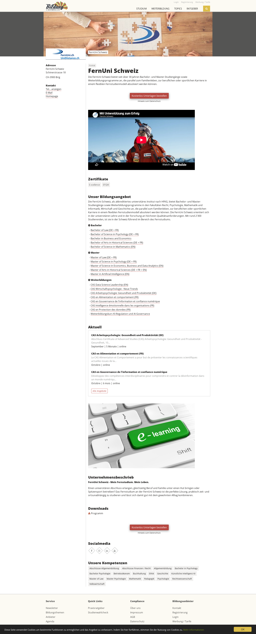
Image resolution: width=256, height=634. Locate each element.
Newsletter (52, 608)
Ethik (151, 573)
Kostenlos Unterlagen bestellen (149, 95)
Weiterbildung (160, 8)
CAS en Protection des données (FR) (111, 309)
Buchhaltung (139, 573)
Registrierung (180, 612)
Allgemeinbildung (163, 568)
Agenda (50, 621)
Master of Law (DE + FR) (104, 257)
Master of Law (96, 578)
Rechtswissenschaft (182, 578)
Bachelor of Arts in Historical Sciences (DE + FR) (117, 242)
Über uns (135, 608)
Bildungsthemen (55, 612)
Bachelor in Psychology (186, 568)
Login (175, 617)
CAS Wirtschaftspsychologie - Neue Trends (114, 289)
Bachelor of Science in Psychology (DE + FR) (115, 234)
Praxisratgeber (96, 608)
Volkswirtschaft (96, 583)
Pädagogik (149, 578)
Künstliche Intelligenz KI (183, 573)
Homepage (52, 96)
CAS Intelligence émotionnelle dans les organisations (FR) (122, 305)
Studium (141, 8)
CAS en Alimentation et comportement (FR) (115, 297)
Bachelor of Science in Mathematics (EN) (113, 246)
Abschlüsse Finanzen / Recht (136, 568)
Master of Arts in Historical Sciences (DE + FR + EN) (119, 270)
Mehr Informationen (193, 629)
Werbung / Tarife (181, 621)
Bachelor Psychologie (99, 573)
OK (242, 629)
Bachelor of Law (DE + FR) (105, 230)
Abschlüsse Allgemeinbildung (104, 568)
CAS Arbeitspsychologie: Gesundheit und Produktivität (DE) (123, 293)
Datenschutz (137, 621)
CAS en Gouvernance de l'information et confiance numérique (125, 301)
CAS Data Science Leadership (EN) (109, 284)
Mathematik (135, 578)
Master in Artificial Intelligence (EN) (110, 274)
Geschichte (162, 573)
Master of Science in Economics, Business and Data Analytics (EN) (127, 265)
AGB (132, 617)
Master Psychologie (116, 578)
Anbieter (50, 617)
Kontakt (176, 608)
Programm (96, 513)
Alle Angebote (99, 391)
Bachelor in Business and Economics (111, 238)
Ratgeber (192, 8)
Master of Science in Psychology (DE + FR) (114, 261)
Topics (178, 8)
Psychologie (163, 578)
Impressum (136, 612)
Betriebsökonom (122, 573)
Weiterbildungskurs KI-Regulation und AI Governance (120, 313)
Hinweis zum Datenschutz (149, 101)
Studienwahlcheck (98, 612)
